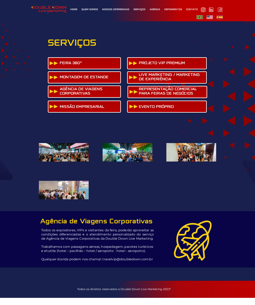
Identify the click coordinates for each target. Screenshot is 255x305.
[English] (209, 17)
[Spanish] (219, 17)
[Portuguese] (199, 17)
